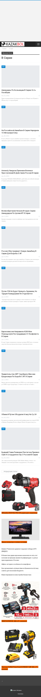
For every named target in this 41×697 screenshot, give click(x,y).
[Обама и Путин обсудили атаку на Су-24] (20, 401)
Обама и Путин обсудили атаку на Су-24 (18, 414)
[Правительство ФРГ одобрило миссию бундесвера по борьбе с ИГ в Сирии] (20, 361)
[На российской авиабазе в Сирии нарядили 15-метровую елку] (20, 117)
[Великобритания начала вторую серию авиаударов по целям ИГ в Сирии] (20, 197)
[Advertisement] (20, 20)
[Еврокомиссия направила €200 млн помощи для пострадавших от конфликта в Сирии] (20, 318)
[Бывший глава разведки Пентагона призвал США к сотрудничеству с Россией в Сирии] (20, 439)
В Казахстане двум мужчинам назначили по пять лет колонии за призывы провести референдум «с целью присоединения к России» (19, 558)
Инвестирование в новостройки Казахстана (16, 575)
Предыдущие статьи (10, 471)
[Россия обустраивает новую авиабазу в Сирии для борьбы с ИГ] (20, 237)
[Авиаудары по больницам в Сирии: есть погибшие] (20, 76)
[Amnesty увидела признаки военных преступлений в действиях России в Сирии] (20, 157)
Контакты (20, 694)
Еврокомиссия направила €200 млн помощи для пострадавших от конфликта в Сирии (20, 333)
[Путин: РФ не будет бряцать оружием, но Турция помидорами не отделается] (20, 278)
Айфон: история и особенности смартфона (16, 564)
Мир (3, 66)
